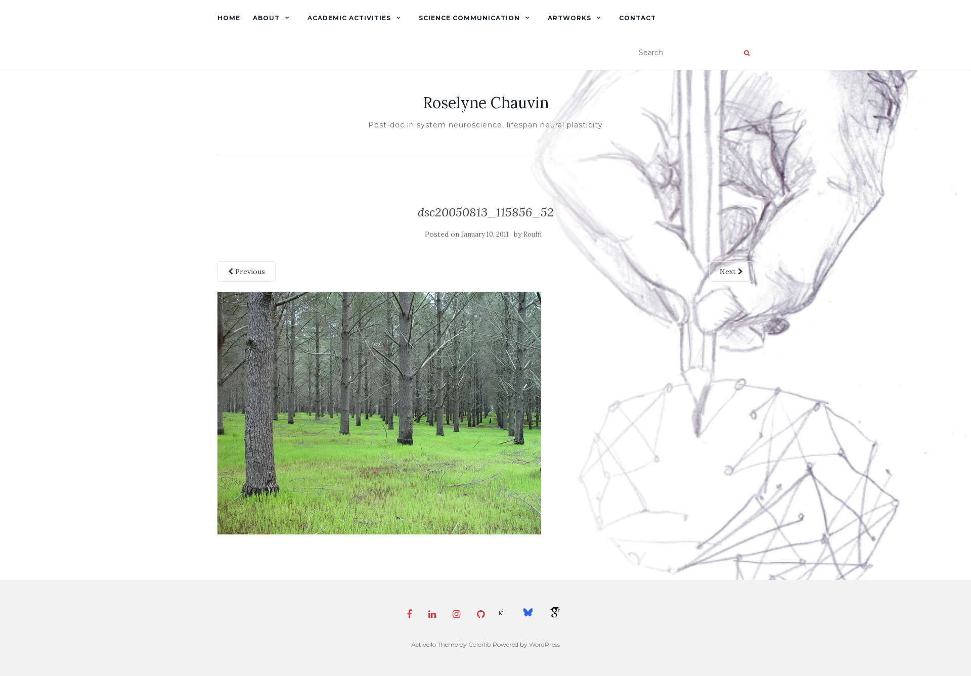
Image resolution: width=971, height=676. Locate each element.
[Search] (747, 53)
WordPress (544, 644)
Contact (637, 18)
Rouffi (532, 234)
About (266, 18)
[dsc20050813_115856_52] (379, 412)
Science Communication (469, 18)
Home (228, 18)
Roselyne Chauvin (486, 102)
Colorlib (479, 644)
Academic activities (349, 18)
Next (729, 271)
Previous (249, 271)
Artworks (569, 18)
